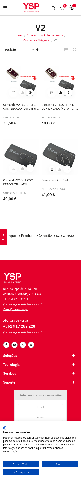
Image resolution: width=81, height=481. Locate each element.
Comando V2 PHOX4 (55, 180)
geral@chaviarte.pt (15, 309)
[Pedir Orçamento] (22, 92)
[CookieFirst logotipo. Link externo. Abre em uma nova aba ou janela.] (4, 428)
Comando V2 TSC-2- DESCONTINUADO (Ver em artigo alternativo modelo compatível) (20, 106)
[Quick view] (30, 92)
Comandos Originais (36, 40)
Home (19, 35)
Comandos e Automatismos (45, 35)
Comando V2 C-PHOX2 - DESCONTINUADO (19, 182)
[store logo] (31, 7)
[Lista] (66, 49)
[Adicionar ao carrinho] (52, 169)
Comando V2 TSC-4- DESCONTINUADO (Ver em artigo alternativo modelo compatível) (59, 106)
